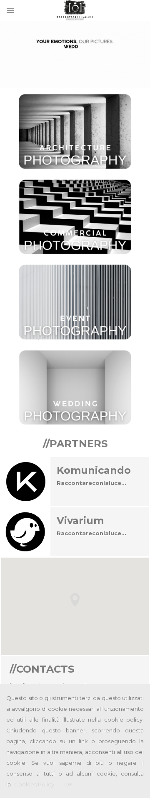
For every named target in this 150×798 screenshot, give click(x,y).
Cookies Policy (34, 784)
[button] (75, 600)
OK (68, 784)
